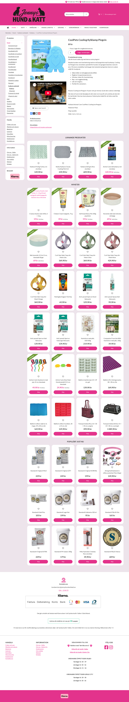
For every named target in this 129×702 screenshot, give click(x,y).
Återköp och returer (13, 127)
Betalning (9, 129)
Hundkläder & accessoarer (12, 63)
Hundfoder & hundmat (15, 54)
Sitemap (9, 162)
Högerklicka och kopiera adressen (41, 127)
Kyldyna (11, 88)
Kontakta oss (10, 141)
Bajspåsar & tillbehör (14, 48)
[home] (7, 27)
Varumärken (74, 27)
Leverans (9, 131)
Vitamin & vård (12, 96)
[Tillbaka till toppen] (121, 699)
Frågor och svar (11, 124)
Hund (14, 27)
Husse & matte (47, 27)
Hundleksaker (12, 69)
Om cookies (10, 159)
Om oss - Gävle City (12, 154)
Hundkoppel (12, 67)
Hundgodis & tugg (13, 56)
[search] (86, 14)
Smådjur (33, 27)
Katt (23, 27)
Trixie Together (90, 27)
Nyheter (9, 164)
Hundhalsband (12, 59)
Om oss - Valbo (11, 152)
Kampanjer (104, 27)
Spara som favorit (40, 108)
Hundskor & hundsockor (15, 75)
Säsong (61, 27)
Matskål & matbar (13, 80)
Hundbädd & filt (13, 51)
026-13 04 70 (114, 2)
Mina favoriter (11, 136)
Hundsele (11, 72)
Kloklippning (10, 138)
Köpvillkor (10, 134)
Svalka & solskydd (13, 86)
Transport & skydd (13, 93)
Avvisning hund (12, 45)
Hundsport (11, 78)
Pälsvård (10, 83)
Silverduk (12, 91)
